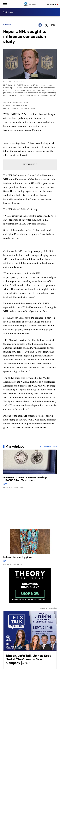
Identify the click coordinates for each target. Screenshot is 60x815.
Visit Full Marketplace (47, 446)
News (7, 24)
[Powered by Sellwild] (53, 608)
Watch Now (52, 4)
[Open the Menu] (4, 4)
